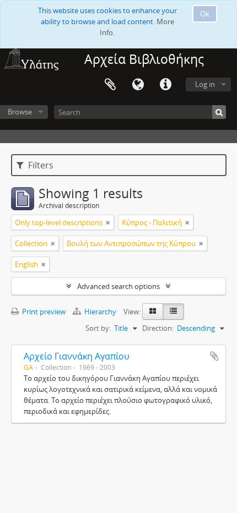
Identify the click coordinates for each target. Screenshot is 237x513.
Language (138, 85)
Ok (204, 14)
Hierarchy (100, 311)
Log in (205, 84)
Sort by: (98, 328)
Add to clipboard (214, 356)
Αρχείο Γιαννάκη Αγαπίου (77, 356)
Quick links (165, 85)
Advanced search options (118, 286)
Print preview (43, 311)
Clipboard (110, 85)
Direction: (158, 328)
